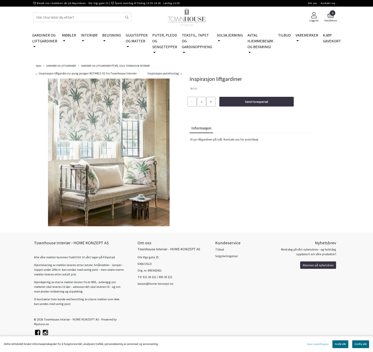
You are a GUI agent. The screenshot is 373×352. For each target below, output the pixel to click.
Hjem (38, 65)
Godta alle (361, 344)
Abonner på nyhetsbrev (318, 265)
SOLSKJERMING (230, 35)
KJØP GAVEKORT (332, 38)
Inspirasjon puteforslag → (165, 73)
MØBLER (69, 35)
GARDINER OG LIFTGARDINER (44, 38)
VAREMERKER (306, 35)
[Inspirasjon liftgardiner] (109, 153)
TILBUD (284, 35)
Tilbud (219, 249)
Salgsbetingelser (226, 256)
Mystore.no (41, 324)
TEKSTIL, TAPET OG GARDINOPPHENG (197, 41)
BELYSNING (111, 35)
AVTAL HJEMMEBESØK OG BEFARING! (260, 41)
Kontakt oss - (329, 3)
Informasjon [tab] (201, 128)
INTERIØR (89, 35)
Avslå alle (340, 344)
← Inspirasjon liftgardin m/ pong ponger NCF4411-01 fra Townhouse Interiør (86, 73)
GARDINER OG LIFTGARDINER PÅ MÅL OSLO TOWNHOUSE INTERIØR (115, 65)
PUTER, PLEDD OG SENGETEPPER (164, 41)
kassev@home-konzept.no (155, 284)
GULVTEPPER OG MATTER (137, 38)
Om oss (312, 3)
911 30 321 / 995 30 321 (157, 277)
